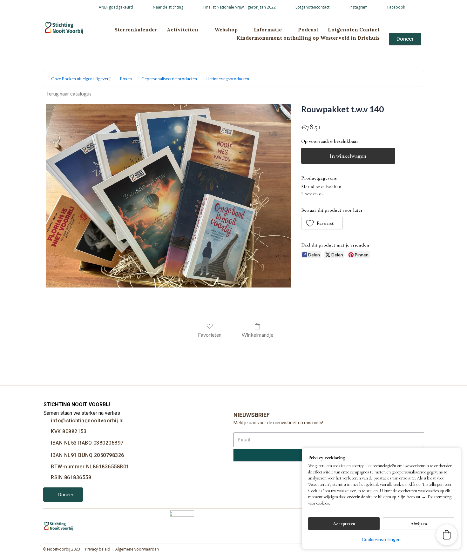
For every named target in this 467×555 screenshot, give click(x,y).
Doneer (66, 494)
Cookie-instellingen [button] (381, 539)
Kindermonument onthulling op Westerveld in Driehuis (308, 38)
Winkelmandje (257, 335)
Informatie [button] (268, 29)
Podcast (308, 29)
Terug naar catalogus (68, 93)
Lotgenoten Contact (354, 29)
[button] (322, 223)
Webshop (226, 29)
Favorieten (209, 335)
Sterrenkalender (135, 29)
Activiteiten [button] (182, 29)
